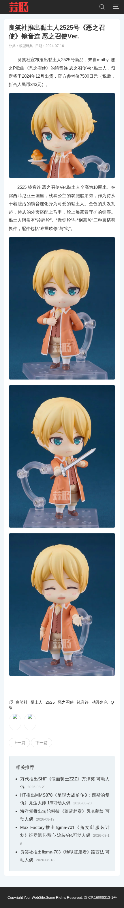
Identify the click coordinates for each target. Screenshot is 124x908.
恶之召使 (66, 702)
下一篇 (41, 742)
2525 (50, 702)
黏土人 (37, 702)
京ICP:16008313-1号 (100, 898)
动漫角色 (100, 702)
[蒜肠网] (19, 7)
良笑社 (22, 702)
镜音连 (83, 702)
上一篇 (19, 742)
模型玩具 (26, 46)
